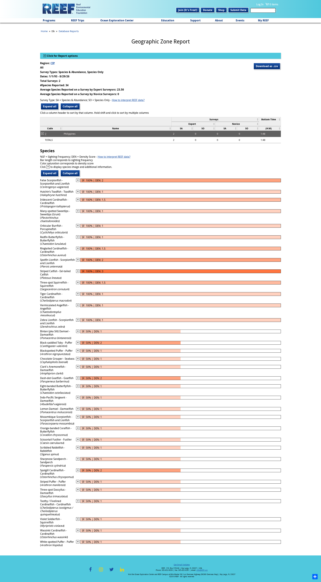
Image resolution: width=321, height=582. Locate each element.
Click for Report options (62, 56)
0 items (274, 4)
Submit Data (238, 10)
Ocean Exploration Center (117, 20)
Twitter (111, 571)
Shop (221, 10)
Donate (207, 10)
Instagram (101, 571)
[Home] (66, 9)
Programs (49, 20)
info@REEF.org (201, 570)
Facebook (90, 571)
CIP (52, 63)
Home (44, 31)
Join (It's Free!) (187, 10)
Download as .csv (267, 66)
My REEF (263, 20)
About (219, 20)
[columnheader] (215, 119)
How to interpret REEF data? (128, 100)
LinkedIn (122, 571)
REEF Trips (77, 20)
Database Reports (69, 31)
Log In (259, 4)
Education (167, 20)
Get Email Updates (182, 564)
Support (195, 20)
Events (240, 20)
